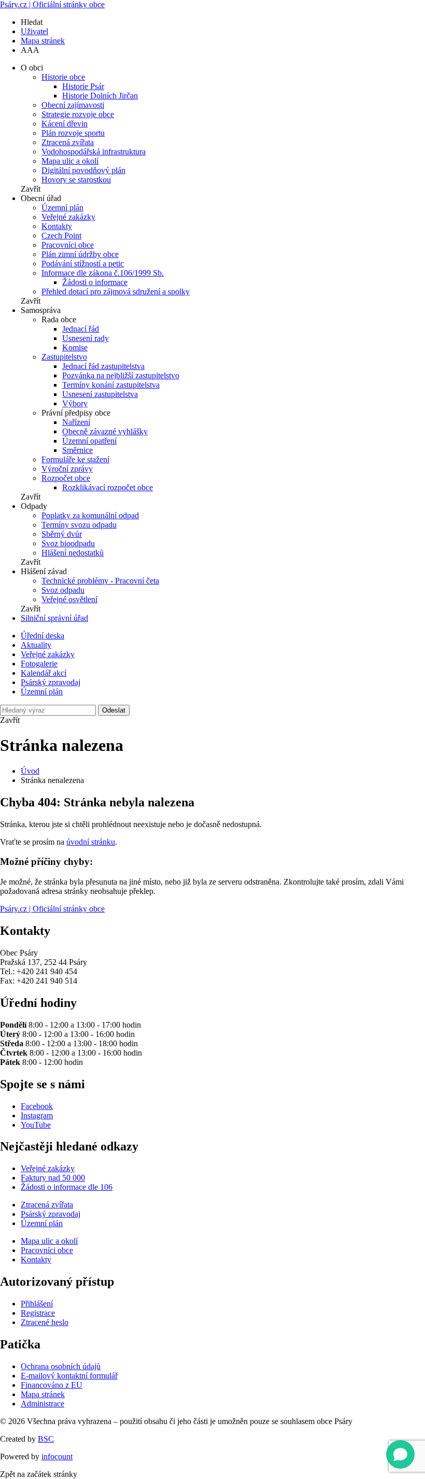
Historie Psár (83, 86)
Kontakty (56, 226)
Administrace (42, 1403)
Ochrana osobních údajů (61, 1366)
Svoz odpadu (62, 590)
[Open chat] (400, 1454)
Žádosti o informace (95, 282)
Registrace (38, 1313)
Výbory (75, 403)
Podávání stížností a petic (82, 263)
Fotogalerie (39, 663)
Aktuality (36, 645)
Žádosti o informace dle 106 (66, 1187)
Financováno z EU (51, 1385)
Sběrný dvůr (61, 534)
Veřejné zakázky (68, 216)
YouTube (36, 1124)
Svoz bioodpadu (68, 543)
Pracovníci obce (67, 244)
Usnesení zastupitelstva (100, 394)
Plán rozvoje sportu (73, 133)
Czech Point (61, 235)
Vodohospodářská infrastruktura (93, 151)
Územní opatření (89, 440)
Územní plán (62, 207)
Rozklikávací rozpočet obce (107, 487)
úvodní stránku (90, 841)
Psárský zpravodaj (50, 682)
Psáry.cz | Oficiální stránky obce (52, 4)
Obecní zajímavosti (72, 105)
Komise (75, 347)
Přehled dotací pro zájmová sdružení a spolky (115, 291)
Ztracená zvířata (67, 142)
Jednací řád (80, 328)
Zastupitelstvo (64, 356)
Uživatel (34, 31)
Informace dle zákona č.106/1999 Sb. (102, 272)
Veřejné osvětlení (69, 599)
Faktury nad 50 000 (53, 1177)
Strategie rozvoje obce (77, 114)
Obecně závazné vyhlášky (105, 431)
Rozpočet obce (65, 478)
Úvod (30, 770)
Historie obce (63, 77)
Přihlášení (37, 1303)
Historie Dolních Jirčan (100, 95)
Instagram (37, 1115)
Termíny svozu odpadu (79, 524)
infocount (57, 1456)
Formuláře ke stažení (75, 459)
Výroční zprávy (67, 468)
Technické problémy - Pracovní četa (100, 580)
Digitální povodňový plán (83, 170)
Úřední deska (42, 635)
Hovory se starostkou (76, 179)
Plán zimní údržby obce (80, 254)
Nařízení (76, 422)
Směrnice (77, 450)
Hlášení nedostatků (72, 552)
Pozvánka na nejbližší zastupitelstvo (120, 375)
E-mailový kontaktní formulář (69, 1375)
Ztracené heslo (44, 1322)
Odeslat (113, 710)
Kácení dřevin (64, 123)
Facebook (37, 1106)
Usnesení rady (85, 338)
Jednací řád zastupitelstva (103, 366)
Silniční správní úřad (54, 618)
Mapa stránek (43, 40)
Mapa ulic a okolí (69, 161)
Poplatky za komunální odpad (90, 515)
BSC (46, 1438)
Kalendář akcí (43, 673)
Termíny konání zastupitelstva (111, 384)
